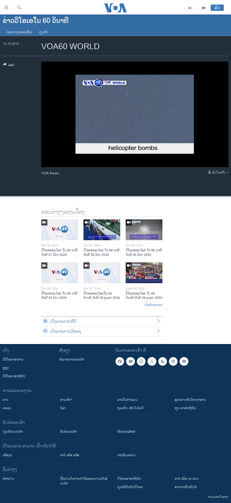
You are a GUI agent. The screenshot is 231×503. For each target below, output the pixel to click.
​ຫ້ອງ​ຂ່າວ (8, 478)
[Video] (204, 8)
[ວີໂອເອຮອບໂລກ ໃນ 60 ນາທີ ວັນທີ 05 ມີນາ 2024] (144, 229)
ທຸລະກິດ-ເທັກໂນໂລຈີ (130, 408)
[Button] (8, 66)
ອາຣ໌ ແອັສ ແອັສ (69, 455)
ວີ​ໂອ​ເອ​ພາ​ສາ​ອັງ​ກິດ (129, 478)
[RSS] (162, 361)
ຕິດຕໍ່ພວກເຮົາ (68, 431)
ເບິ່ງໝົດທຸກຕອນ (153, 305)
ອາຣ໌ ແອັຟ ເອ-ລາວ (186, 478)
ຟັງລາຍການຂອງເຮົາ (71, 359)
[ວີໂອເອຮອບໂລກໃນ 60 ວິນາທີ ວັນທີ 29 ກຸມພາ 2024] (101, 272)
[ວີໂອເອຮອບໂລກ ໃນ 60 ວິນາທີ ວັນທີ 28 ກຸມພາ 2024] (144, 272)
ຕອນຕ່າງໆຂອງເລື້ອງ (19, 32)
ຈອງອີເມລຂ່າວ (126, 455)
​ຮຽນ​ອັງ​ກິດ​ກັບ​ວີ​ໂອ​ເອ (130, 487)
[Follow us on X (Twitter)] (152, 361)
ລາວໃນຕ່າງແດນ (127, 399)
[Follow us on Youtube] (130, 361)
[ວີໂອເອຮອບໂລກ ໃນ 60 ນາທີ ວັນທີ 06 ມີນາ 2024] (101, 229)
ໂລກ (63, 408)
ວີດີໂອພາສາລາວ (13, 359)
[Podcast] (173, 361)
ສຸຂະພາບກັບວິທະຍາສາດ (190, 399)
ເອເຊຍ (7, 408)
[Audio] (190, 8)
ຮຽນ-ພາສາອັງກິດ (185, 408)
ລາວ (5, 399)
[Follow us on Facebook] (120, 361)
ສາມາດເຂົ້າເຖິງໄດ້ (186, 487)
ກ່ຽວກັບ (44, 32)
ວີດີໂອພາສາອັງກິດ (14, 376)
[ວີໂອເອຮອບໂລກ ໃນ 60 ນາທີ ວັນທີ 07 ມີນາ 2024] (59, 229)
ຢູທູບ (6, 367)
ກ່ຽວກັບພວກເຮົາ (13, 431)
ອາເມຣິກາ (66, 399)
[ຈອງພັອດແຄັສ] (184, 361)
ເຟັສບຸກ (7, 455)
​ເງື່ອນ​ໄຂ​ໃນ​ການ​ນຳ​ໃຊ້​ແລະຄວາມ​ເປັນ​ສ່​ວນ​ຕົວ (83, 481)
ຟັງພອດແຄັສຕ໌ (126, 431)
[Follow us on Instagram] (141, 361)
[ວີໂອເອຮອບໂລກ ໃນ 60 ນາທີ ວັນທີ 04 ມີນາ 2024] (59, 272)
